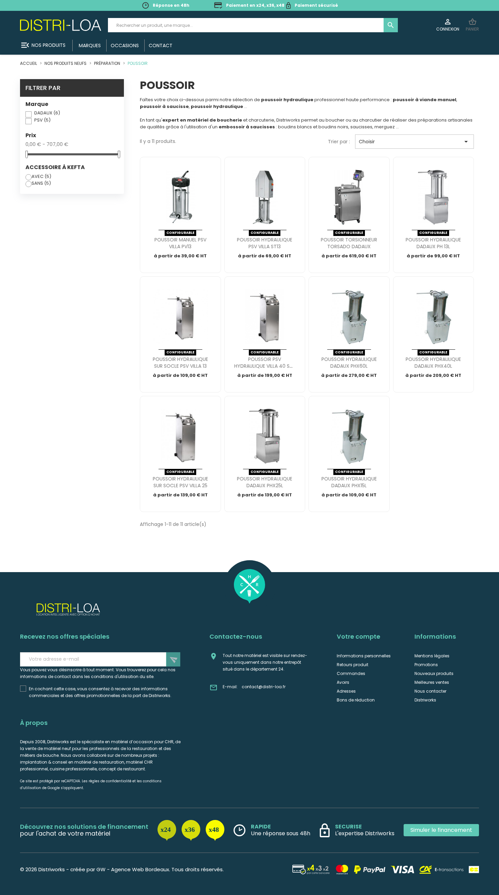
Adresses (346, 691)
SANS (41, 183)
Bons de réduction (356, 700)
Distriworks (425, 700)
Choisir (414, 142)
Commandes (351, 673)
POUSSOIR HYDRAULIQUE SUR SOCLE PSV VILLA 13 (180, 362)
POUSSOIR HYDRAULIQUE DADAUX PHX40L (433, 362)
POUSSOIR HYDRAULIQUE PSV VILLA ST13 (264, 243)
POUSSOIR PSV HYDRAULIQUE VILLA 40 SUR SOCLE (264, 366)
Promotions (426, 665)
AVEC (41, 176)
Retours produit (352, 665)
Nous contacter (430, 691)
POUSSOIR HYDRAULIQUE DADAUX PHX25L (264, 482)
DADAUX (47, 113)
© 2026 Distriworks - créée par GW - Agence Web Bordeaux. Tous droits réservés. (122, 869)
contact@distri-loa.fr (263, 687)
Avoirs (343, 682)
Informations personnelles (364, 656)
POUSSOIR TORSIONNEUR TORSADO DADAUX (349, 243)
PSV (42, 120)
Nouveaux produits (434, 673)
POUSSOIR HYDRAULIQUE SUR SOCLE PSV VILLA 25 (180, 482)
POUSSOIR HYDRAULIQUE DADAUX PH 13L (433, 243)
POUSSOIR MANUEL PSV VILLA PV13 (180, 243)
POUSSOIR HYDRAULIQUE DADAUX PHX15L (349, 482)
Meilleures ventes (431, 682)
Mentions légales (431, 656)
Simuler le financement (441, 830)
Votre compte (358, 636)
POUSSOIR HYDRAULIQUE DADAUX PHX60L (349, 362)
